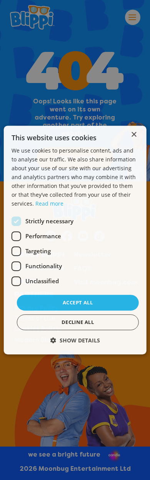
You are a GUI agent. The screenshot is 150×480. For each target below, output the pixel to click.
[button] (75, 340)
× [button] (134, 135)
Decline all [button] (78, 322)
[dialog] (75, 240)
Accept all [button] (78, 302)
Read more (49, 204)
